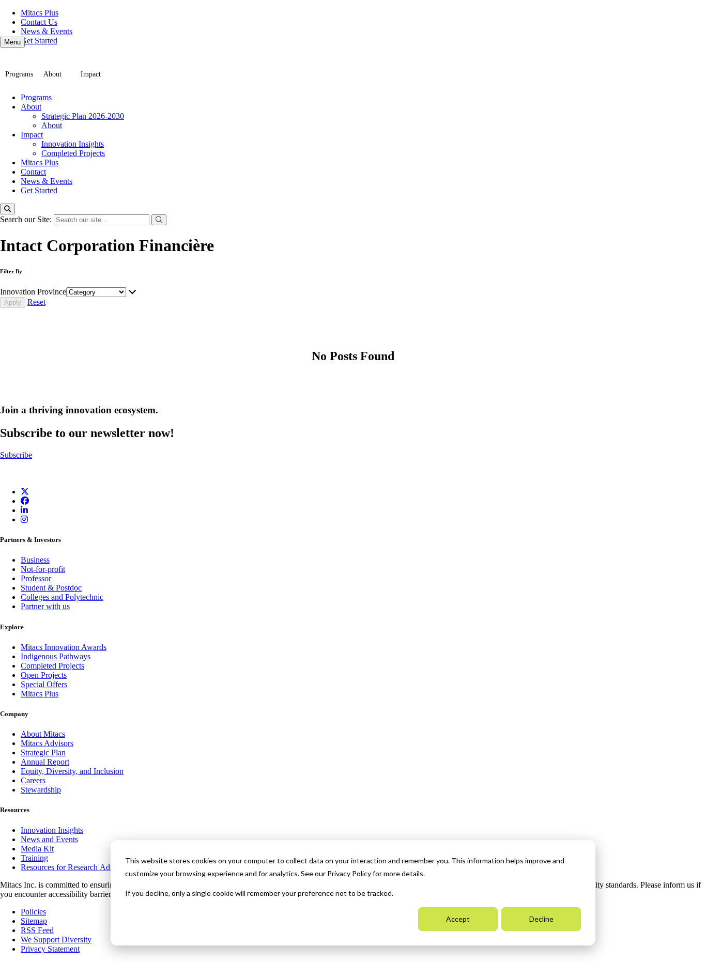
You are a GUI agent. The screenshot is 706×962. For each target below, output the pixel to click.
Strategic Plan (43, 752)
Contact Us (39, 22)
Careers (33, 780)
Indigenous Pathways (55, 656)
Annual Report (45, 761)
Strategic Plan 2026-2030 (82, 116)
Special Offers (44, 684)
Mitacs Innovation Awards (63, 647)
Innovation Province (33, 291)
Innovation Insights (72, 143)
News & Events (46, 31)
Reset (36, 302)
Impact (91, 74)
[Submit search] (158, 219)
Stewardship (41, 789)
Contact (33, 171)
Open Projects (44, 675)
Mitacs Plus (39, 12)
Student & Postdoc (51, 587)
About (52, 74)
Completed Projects (73, 153)
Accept (458, 918)
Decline (541, 918)
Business (35, 559)
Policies (33, 911)
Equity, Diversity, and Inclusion (72, 771)
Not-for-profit (43, 569)
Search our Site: (27, 219)
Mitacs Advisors (47, 743)
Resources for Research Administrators (85, 867)
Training (34, 858)
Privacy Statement (50, 948)
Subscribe (16, 455)
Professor (36, 578)
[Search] (7, 209)
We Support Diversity (56, 939)
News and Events (49, 839)
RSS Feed (37, 930)
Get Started (39, 40)
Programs (19, 74)
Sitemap (34, 921)
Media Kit (37, 848)
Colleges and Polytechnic (62, 597)
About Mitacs (43, 734)
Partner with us (45, 606)
